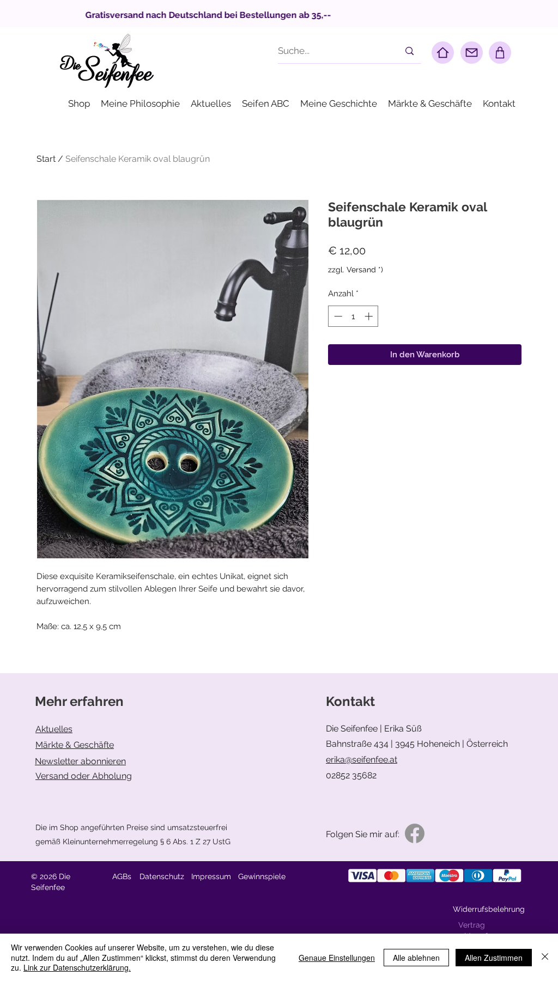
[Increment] (369, 316)
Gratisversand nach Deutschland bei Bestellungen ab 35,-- (267, 15)
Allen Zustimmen (494, 957)
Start (46, 159)
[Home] (443, 52)
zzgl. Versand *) (355, 269)
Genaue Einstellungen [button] (337, 957)
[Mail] (471, 52)
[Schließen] (544, 957)
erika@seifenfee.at (361, 759)
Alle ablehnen (416, 957)
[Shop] (500, 52)
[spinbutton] (353, 316)
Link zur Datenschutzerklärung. (77, 967)
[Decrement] (337, 316)
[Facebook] (415, 833)
